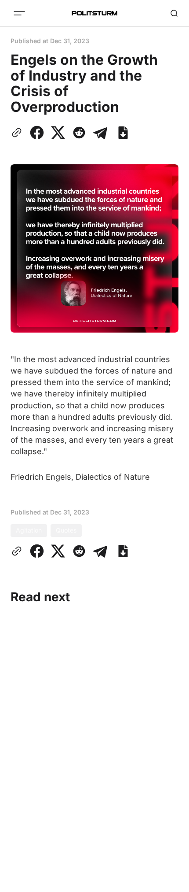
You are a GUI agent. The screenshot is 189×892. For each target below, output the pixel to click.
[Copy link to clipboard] (18, 133)
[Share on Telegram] (100, 133)
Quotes (66, 530)
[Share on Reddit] (79, 133)
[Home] (94, 13)
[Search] (174, 13)
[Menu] (19, 13)
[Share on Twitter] (58, 133)
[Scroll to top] (171, 882)
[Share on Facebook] (36, 133)
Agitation (29, 530)
